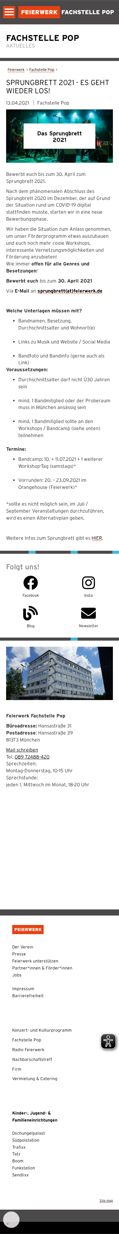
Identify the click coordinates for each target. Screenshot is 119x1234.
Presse (19, 953)
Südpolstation (25, 1140)
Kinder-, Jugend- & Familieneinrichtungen (34, 1116)
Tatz (16, 1153)
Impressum (23, 988)
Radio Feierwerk (28, 1049)
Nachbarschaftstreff (32, 1059)
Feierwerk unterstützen (35, 960)
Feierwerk (16, 69)
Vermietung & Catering (34, 1078)
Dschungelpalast (28, 1133)
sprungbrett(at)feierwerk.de (70, 290)
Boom (17, 1160)
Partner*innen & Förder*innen (42, 968)
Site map (106, 1200)
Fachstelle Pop (41, 69)
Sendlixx (20, 1174)
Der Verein (22, 946)
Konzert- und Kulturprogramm (42, 1030)
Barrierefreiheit (28, 995)
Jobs (17, 975)
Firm (16, 1069)
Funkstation (23, 1167)
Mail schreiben (22, 749)
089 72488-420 (32, 756)
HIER (97, 538)
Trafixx (19, 1147)
